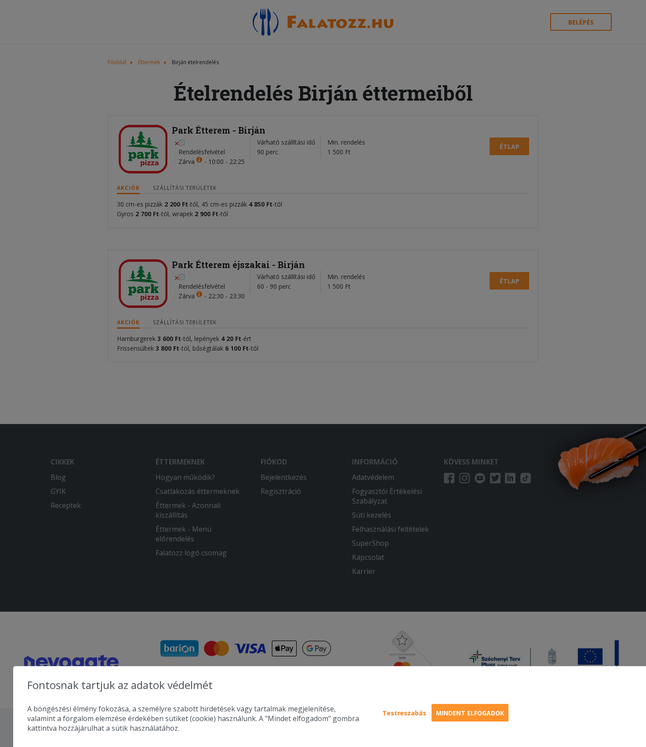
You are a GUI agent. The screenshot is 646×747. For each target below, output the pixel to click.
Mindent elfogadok (470, 713)
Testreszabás (404, 713)
